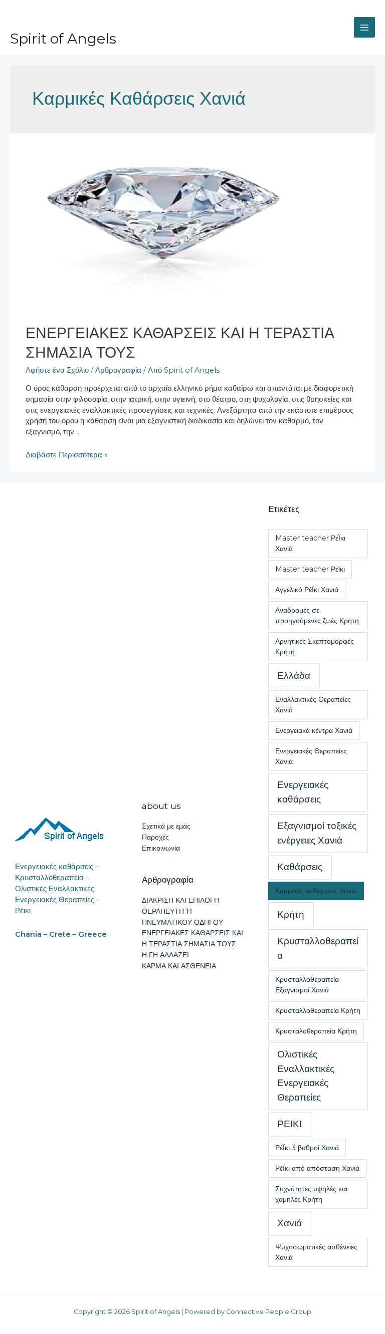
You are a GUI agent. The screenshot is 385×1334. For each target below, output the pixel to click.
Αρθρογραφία (118, 370)
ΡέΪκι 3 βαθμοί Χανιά (307, 1147)
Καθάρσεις (299, 867)
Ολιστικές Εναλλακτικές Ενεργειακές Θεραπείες (305, 1075)
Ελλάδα (293, 675)
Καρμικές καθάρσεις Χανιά (316, 890)
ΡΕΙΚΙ (289, 1124)
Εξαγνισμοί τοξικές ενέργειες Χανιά (316, 833)
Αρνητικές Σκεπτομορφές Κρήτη (314, 646)
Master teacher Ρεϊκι (310, 569)
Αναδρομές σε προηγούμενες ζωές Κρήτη (317, 615)
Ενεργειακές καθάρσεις (302, 792)
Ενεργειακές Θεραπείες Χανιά (311, 756)
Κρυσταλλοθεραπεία (317, 948)
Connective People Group (268, 1311)
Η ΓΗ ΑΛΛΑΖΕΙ (165, 955)
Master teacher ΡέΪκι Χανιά (310, 543)
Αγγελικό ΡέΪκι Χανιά (306, 589)
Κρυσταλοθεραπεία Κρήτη (316, 1030)
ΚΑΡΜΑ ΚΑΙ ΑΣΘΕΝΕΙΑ (179, 966)
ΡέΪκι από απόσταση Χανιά (317, 1168)
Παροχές (155, 837)
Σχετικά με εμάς (166, 826)
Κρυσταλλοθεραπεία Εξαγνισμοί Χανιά (307, 984)
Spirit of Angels (63, 38)
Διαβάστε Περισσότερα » (67, 454)
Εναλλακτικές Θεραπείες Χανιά (313, 704)
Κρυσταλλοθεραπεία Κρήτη (317, 1010)
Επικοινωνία (161, 848)
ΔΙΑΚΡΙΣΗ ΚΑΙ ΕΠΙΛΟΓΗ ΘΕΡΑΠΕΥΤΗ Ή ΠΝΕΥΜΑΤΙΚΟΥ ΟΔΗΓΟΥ (182, 911)
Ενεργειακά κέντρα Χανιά (313, 730)
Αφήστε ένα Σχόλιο (57, 370)
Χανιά (289, 1223)
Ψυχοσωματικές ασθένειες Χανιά (316, 1252)
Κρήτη (290, 914)
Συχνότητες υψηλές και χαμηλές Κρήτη (311, 1194)
